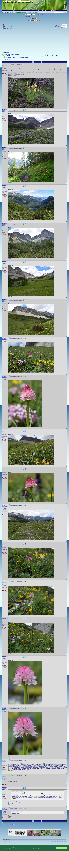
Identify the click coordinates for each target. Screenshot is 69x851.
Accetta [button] (61, 848)
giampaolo (4, 759)
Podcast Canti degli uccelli (8, 28)
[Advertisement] (34, 38)
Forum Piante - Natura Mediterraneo (12, 54)
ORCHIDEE (8, 55)
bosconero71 (4, 63)
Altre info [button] (46, 848)
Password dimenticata (28, 16)
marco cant (4, 774)
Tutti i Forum (6, 52)
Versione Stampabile (48, 55)
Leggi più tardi (57, 55)
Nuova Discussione (51, 54)
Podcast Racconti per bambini (8, 26)
